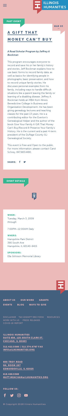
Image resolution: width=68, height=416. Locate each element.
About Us (9, 300)
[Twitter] (13, 396)
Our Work (27, 300)
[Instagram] (20, 396)
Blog (20, 305)
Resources (53, 317)
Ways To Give (37, 305)
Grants (44, 300)
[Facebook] (6, 396)
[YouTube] (27, 396)
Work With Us (11, 320)
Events (7, 305)
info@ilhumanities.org (19, 349)
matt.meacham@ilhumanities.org (25, 377)
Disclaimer (9, 317)
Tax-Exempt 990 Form (31, 317)
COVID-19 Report (13, 323)
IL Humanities (50, 7)
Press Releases (31, 320)
